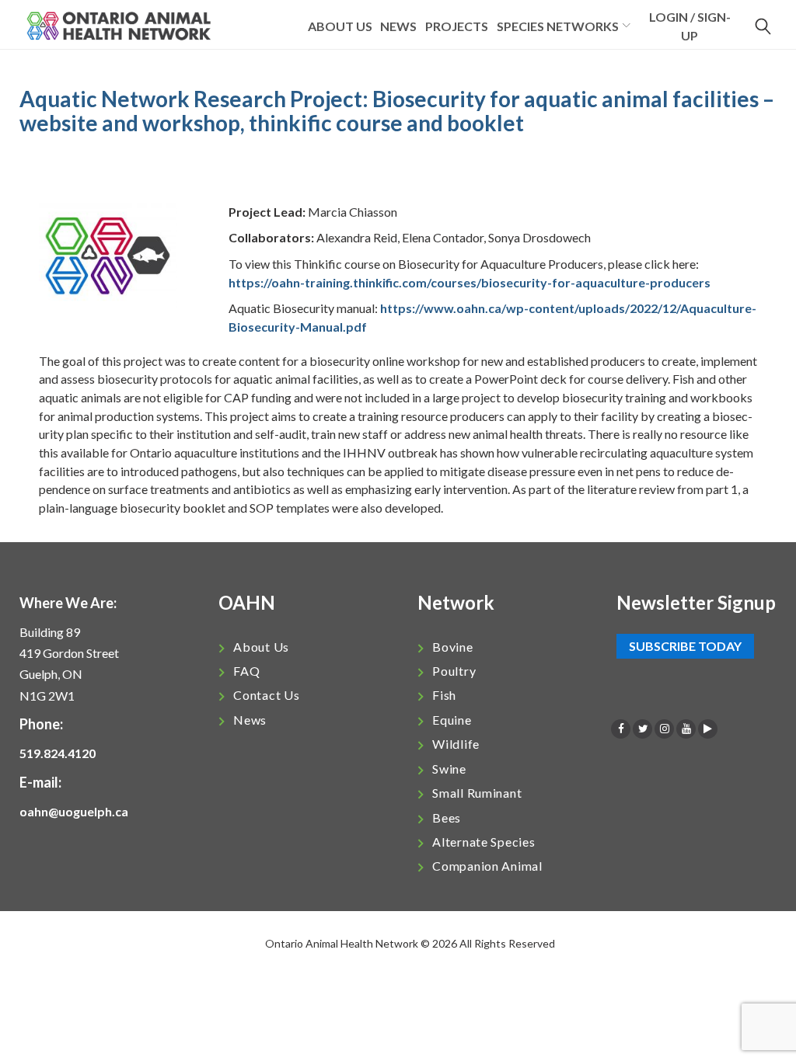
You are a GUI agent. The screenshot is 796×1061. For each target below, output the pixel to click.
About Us (261, 646)
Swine (449, 768)
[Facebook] (620, 728)
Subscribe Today (685, 646)
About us (340, 26)
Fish (444, 694)
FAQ (246, 670)
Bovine (452, 646)
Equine (451, 719)
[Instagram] (664, 728)
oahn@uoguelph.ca (73, 811)
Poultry (454, 670)
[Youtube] (686, 728)
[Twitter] (642, 728)
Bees (446, 817)
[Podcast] (707, 728)
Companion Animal (487, 865)
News (398, 26)
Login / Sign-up (690, 26)
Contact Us (266, 694)
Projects (456, 26)
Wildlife (456, 743)
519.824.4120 (57, 753)
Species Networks (558, 26)
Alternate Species (483, 841)
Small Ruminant (477, 792)
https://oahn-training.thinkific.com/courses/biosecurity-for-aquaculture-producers (469, 282)
